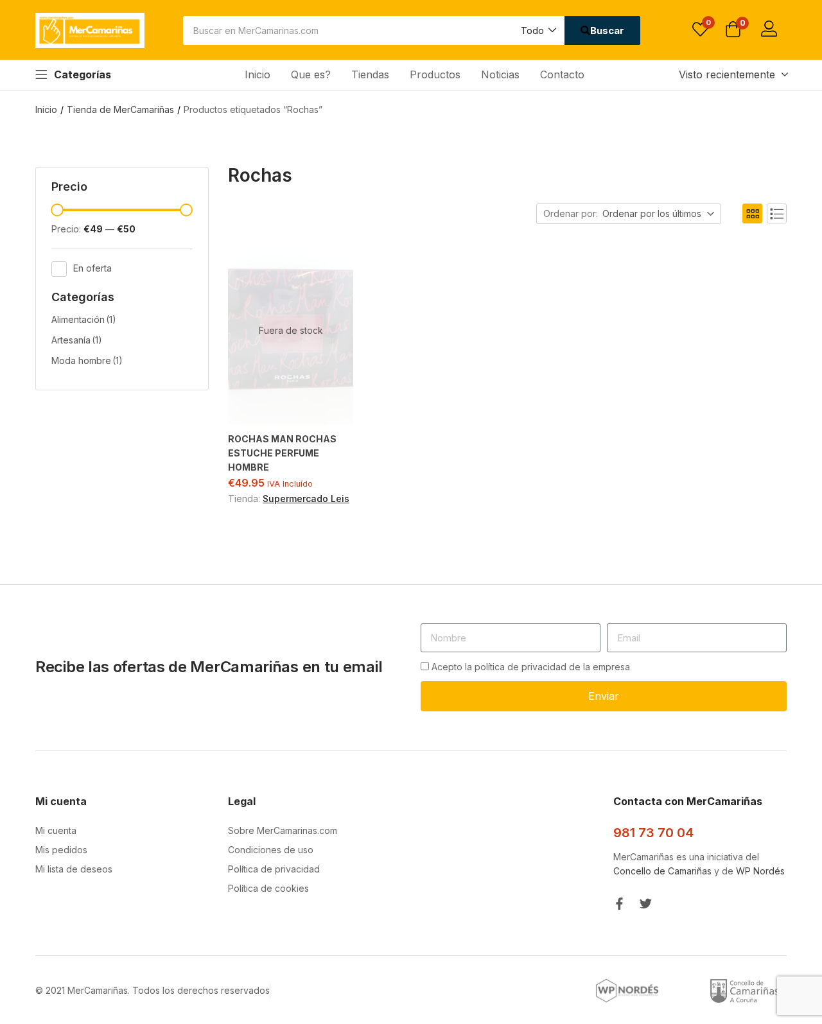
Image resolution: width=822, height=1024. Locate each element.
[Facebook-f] (619, 904)
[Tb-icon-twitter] (646, 904)
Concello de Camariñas (662, 870)
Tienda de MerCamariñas (120, 109)
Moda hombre (87, 360)
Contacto (562, 74)
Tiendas (370, 74)
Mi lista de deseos (73, 868)
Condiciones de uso (270, 849)
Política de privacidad (274, 868)
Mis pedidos (61, 849)
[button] (537, 30)
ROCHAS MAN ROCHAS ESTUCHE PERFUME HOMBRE (282, 453)
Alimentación (83, 319)
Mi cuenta (55, 830)
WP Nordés (760, 870)
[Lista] (777, 213)
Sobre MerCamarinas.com (282, 830)
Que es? (311, 74)
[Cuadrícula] (752, 213)
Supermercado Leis (306, 498)
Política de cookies (268, 888)
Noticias (500, 74)
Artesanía (76, 339)
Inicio (257, 74)
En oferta (92, 267)
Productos (435, 74)
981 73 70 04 (653, 832)
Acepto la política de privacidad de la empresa (531, 666)
